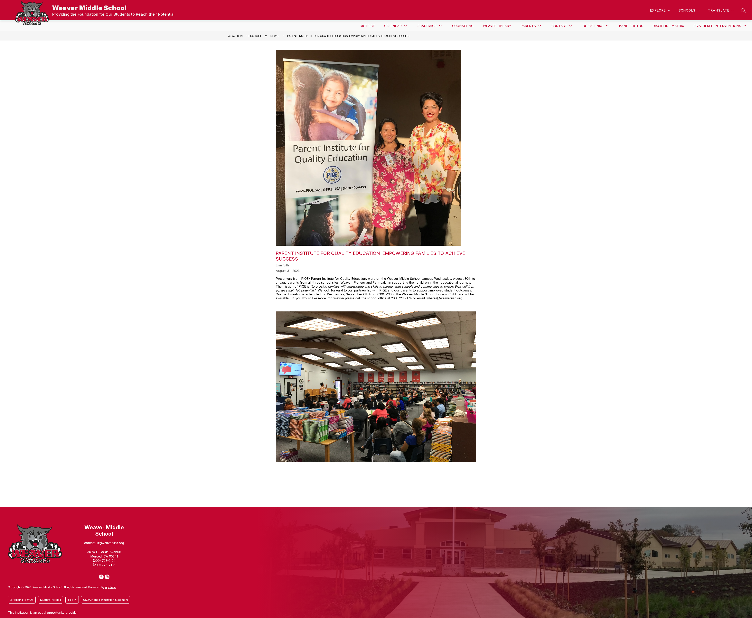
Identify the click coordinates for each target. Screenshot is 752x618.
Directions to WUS (21, 599)
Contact (559, 26)
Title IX (72, 599)
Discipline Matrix (668, 26)
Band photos (631, 26)
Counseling (463, 26)
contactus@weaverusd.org (104, 543)
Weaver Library (497, 26)
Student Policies (50, 599)
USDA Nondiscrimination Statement (105, 599)
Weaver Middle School (245, 36)
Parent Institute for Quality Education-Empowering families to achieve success (348, 36)
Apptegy (110, 587)
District (367, 26)
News (274, 36)
